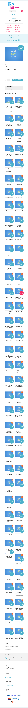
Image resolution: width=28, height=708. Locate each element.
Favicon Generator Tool (19, 283)
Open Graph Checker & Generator (9, 417)
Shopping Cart (18, 20)
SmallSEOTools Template (18, 550)
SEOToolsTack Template (19, 564)
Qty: (6, 80)
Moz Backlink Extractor (19, 312)
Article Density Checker (19, 169)
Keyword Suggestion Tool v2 (9, 356)
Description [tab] (10, 86)
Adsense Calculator (19, 125)
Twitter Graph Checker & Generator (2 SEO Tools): (9, 490)
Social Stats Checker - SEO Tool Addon (9, 108)
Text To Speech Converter (18, 475)
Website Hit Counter (9, 506)
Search (9, 35)
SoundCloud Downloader (9, 461)
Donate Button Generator (9, 283)
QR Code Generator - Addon (15, 35)
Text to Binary (9, 474)
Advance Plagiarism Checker (19, 140)
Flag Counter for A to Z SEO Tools (9, 125)
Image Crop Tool (19, 326)
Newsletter (8, 682)
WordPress (17, 27)
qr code (7, 646)
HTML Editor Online (9, 139)
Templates (8, 31)
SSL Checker (19, 460)
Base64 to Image (9, 197)
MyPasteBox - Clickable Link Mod (9, 557)
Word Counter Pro (19, 505)
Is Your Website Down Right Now (9, 312)
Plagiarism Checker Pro (9, 432)
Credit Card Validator (9, 579)
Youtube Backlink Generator (9, 535)
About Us (8, 665)
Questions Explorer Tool (19, 623)
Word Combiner (9, 608)
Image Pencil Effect (9, 341)
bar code (12, 646)
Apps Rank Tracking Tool (9, 155)
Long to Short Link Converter (9, 386)
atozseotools (8, 649)
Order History (8, 681)
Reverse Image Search (9, 550)
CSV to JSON (19, 254)
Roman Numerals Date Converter (19, 609)
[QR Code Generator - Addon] (6, 66)
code (17, 646)
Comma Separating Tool (9, 255)
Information (17, 31)
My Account (10, 20)
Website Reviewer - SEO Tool (19, 107)
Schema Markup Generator (18, 446)
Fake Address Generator (9, 593)
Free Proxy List (9, 297)
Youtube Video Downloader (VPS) (19, 535)
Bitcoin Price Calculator (9, 211)
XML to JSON (19, 520)
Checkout (14, 21)
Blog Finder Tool (19, 210)
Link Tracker (9, 370)
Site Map (8, 690)
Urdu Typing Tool (19, 488)
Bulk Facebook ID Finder (9, 226)
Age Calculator (19, 197)
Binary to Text (19, 184)
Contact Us (8, 688)
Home (6, 35)
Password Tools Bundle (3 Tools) (19, 416)
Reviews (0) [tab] (10, 88)
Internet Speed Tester (9, 401)
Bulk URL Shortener (19, 226)
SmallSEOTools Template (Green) (19, 298)
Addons (7, 29)
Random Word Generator (19, 432)
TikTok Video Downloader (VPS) (19, 638)
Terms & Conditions (10, 668)
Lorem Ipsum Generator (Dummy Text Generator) (19, 386)
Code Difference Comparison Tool (19, 240)
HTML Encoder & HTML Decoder (9, 327)
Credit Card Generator (18, 579)
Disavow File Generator (19, 269)
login (16, 16)
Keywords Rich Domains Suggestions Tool (19, 356)
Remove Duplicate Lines (9, 446)
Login (7, 680)
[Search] (22, 11)
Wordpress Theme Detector (9, 521)
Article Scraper (9, 184)
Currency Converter (9, 269)
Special (16, 29)
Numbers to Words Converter (19, 401)
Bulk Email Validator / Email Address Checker (19, 594)
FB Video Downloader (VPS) (9, 638)
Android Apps (9, 27)
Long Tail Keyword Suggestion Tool (19, 371)
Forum (7, 689)
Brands (7, 673)
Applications (17, 25)
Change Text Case (9, 239)
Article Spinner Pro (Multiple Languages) (9, 170)
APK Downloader (19, 154)
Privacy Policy (9, 667)
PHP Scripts (8, 25)
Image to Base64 (19, 340)
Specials (7, 674)
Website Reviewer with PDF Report (9, 623)
